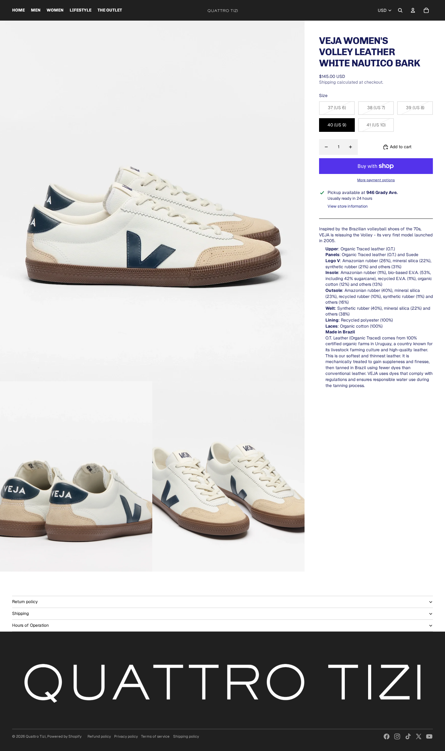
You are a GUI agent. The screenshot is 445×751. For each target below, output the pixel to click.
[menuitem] (18, 10)
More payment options (376, 180)
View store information (348, 206)
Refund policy (99, 736)
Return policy (25, 601)
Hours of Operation (30, 625)
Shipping (20, 613)
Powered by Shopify (64, 736)
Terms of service (155, 736)
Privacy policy (126, 736)
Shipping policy (186, 736)
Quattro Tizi (36, 736)
